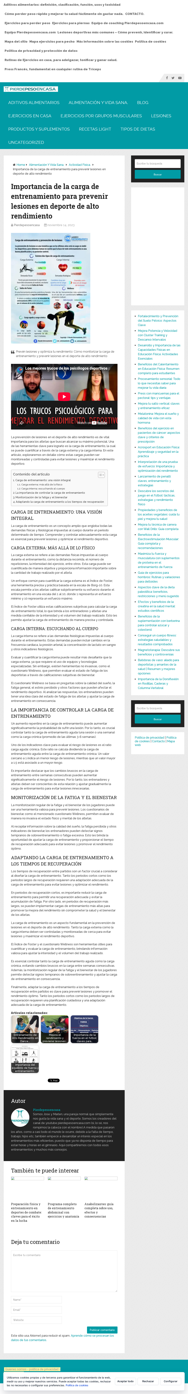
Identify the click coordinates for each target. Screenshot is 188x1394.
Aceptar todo (125, 1381)
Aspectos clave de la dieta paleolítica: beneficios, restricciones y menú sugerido (158, 592)
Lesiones (161, 115)
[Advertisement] (158, 246)
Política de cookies (150, 41)
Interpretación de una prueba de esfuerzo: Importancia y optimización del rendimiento (158, 466)
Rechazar (148, 1381)
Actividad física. (80, 165)
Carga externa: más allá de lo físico (41, 484)
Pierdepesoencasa (27, 225)
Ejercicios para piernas (71, 23)
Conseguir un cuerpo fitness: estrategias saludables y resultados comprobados (157, 640)
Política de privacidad (149, 737)
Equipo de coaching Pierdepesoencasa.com (127, 23)
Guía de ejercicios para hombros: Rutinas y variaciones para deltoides (159, 577)
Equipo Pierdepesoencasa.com (30, 32)
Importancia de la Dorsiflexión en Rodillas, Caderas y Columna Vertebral (158, 683)
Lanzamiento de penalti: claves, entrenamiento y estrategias (154, 481)
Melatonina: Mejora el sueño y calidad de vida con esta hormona (158, 418)
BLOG (142, 102)
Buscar (158, 174)
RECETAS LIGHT (95, 129)
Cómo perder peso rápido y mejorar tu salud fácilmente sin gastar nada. (64, 14)
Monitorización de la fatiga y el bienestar (41, 497)
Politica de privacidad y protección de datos (41, 51)
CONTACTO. (134, 14)
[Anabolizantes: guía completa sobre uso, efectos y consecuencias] (101, 1188)
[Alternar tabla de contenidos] (99, 475)
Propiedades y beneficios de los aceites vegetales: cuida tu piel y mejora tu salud (159, 514)
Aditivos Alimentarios (33, 102)
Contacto (158, 741)
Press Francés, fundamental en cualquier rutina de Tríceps (53, 69)
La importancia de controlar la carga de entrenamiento (50, 492)
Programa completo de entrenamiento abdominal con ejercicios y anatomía (63, 1210)
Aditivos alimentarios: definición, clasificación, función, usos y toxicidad (62, 4)
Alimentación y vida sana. (98, 102)
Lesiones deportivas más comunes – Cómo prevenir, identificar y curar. (115, 32)
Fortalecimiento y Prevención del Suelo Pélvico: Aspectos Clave (158, 320)
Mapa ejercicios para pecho (52, 41)
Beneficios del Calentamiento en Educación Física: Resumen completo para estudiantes (158, 369)
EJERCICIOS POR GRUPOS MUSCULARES (101, 115)
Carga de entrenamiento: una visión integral (43, 480)
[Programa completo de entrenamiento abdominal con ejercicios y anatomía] (64, 1188)
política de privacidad (44, 1369)
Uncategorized (26, 142)
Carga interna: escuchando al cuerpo (43, 488)
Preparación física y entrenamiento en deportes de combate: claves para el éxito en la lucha (26, 1212)
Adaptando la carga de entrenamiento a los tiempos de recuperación (60, 501)
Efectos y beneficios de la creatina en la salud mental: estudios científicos (156, 606)
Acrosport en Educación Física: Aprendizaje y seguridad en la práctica (159, 452)
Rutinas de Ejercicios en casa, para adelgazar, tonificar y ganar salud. (61, 60)
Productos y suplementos (39, 129)
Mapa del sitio (16, 41)
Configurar (171, 1381)
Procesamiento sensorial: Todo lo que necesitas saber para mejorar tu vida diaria (159, 383)
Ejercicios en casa (29, 115)
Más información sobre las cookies (105, 41)
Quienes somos (15, 1369)
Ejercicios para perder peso (27, 23)
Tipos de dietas (137, 129)
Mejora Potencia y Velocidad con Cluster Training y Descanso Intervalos (157, 335)
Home (21, 165)
